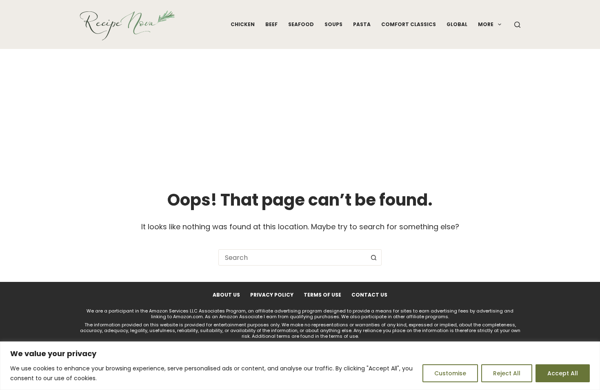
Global (457, 24)
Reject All (506, 373)
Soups (333, 24)
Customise (450, 373)
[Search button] (373, 257)
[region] (300, 365)
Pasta (362, 24)
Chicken (243, 24)
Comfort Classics (408, 24)
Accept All (562, 373)
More (485, 24)
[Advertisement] (300, 110)
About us (226, 295)
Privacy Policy (271, 295)
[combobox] (292, 257)
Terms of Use (322, 295)
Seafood (301, 24)
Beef (271, 24)
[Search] (517, 25)
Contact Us (369, 295)
